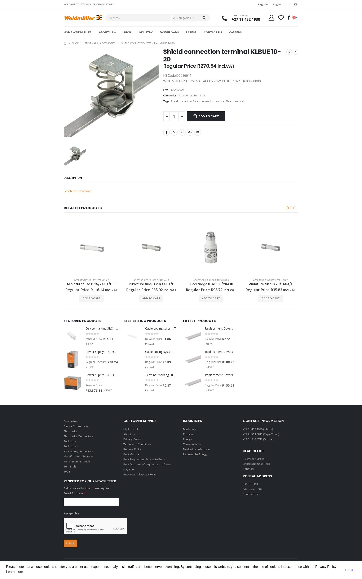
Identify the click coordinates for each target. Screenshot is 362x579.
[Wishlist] (281, 18)
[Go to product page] (91, 247)
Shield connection (181, 101)
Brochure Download (77, 191)
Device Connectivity (76, 426)
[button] (287, 207)
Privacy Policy (132, 439)
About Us (106, 32)
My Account (130, 429)
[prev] (289, 52)
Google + (190, 132)
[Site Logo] (83, 18)
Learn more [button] (14, 572)
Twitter (174, 132)
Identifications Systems (79, 456)
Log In (277, 4)
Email (197, 132)
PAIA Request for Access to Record (145, 459)
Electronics (71, 431)
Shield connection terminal (209, 101)
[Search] (204, 17)
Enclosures (71, 446)
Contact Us (213, 32)
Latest (191, 32)
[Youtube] (295, 4)
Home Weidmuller (78, 32)
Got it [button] (349, 570)
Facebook (166, 132)
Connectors (71, 421)
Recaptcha (71, 513)
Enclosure (70, 441)
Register (263, 4)
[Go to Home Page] (65, 43)
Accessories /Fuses (85, 280)
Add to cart (208, 116)
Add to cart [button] (92, 298)
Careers (235, 32)
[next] (295, 52)
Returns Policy (132, 449)
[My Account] (271, 18)
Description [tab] (73, 178)
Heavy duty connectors (78, 451)
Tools (67, 471)
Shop (127, 32)
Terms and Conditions (137, 444)
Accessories (185, 95)
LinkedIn (182, 132)
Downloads (169, 32)
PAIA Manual (131, 454)
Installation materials (77, 461)
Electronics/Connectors (78, 436)
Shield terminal (235, 101)
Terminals (200, 95)
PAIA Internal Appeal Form (139, 474)
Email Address (74, 493)
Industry (145, 32)
